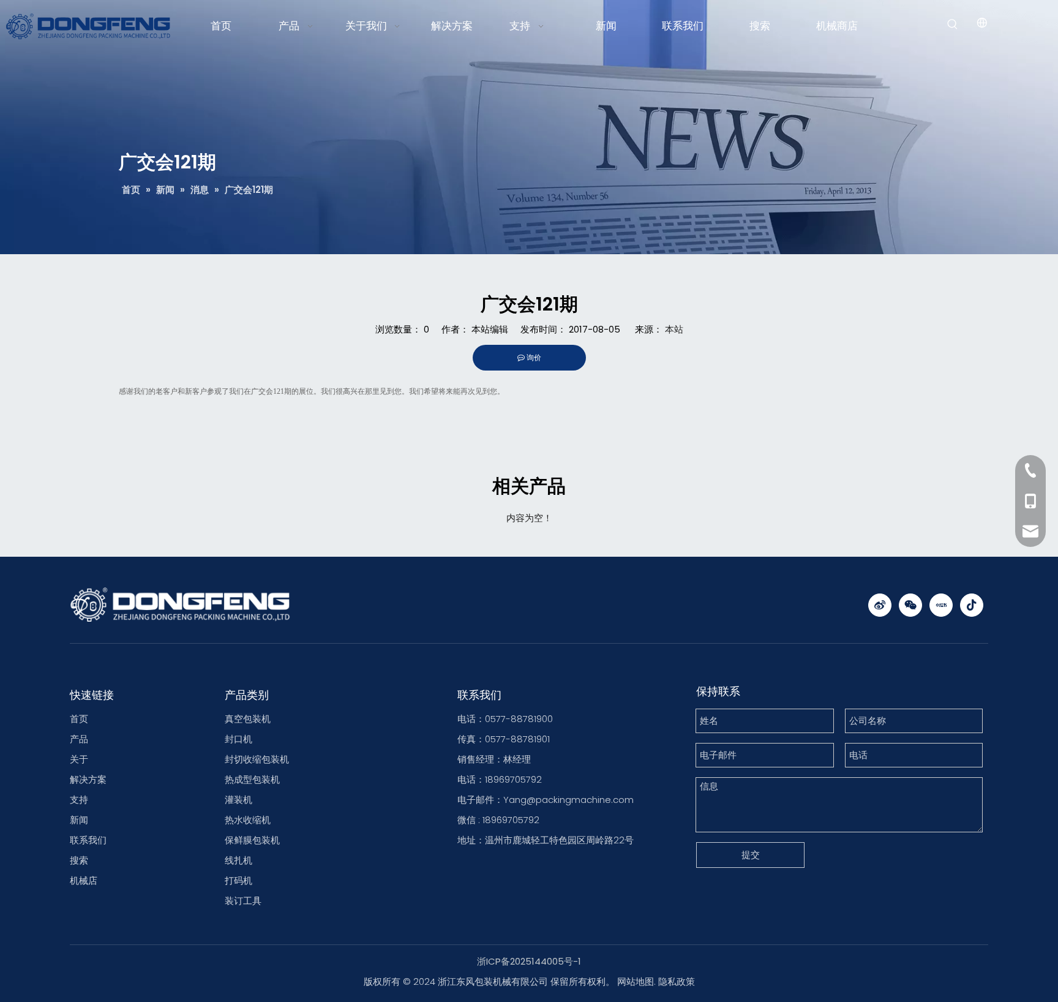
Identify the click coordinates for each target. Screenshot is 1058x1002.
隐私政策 (676, 981)
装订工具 (243, 900)
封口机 (238, 739)
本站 (674, 329)
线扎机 (238, 860)
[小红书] (941, 605)
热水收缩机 (248, 819)
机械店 (83, 880)
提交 (750, 854)
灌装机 (238, 799)
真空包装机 (248, 718)
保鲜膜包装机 (252, 840)
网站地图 (635, 981)
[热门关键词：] (953, 24)
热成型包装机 (252, 779)
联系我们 (88, 840)
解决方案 (88, 779)
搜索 (79, 860)
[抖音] (971, 605)
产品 (79, 739)
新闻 (79, 819)
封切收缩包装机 (257, 759)
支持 (79, 799)
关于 (79, 759)
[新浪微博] (879, 605)
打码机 (238, 880)
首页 (79, 718)
